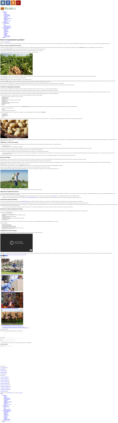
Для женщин (2, 369)
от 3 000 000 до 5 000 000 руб (5, 389)
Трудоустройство (6, 28)
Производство (6, 14)
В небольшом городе (3, 367)
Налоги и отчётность (7, 25)
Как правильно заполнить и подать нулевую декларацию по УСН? (13, 326)
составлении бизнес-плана (25, 201)
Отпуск (5, 32)
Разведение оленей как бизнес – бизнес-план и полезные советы (11, 325)
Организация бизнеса (5, 22)
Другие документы (7, 36)
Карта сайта (21, 392)
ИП (4, 24)
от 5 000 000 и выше (3, 391)
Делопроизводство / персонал (7, 27)
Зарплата (5, 413)
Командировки (6, 31)
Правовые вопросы (7, 35)
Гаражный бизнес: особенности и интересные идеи (9, 308)
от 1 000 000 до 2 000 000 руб (5, 386)
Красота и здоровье (7, 398)
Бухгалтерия (6, 29)
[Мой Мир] (4, 255)
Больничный (6, 30)
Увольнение (6, 33)
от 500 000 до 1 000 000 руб (4, 384)
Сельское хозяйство (7, 15)
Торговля (5, 12)
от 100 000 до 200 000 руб (4, 380)
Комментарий (2, 337)
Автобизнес (6, 16)
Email (1, 340)
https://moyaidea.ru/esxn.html (31, 197)
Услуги (5, 13)
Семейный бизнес (23, 254)
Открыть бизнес (6, 23)
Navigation (3, 37)
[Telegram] (7, 255)
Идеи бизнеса (4, 11)
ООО (5, 408)
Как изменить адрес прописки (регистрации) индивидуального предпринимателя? (15, 327)
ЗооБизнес (5, 17)
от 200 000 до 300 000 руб (4, 381)
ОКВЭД (55, 195)
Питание (5, 403)
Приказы (5, 418)
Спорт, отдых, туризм (7, 20)
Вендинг (5, 21)
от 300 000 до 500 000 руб (16, 254)
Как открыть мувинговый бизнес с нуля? (8, 291)
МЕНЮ (1, 393)
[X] (3, 255)
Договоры (5, 34)
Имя (1, 339)
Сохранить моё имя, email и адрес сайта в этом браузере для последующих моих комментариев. (16, 342)
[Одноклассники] (2, 255)
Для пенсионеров (9, 254)
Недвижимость (6, 19)
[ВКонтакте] (0, 255)
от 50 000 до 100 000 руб (4, 378)
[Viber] (6, 255)
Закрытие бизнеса (7, 26)
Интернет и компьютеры (8, 18)
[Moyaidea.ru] (8, 10)
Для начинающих (3, 254)
